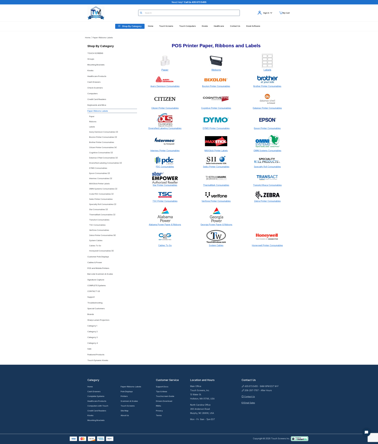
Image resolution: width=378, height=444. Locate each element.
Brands (90, 314)
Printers (124, 396)
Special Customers (96, 308)
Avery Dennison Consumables (165, 86)
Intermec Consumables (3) (100, 178)
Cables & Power (94, 262)
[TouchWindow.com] (95, 12)
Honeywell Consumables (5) (101, 251)
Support (91, 297)
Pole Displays (127, 391)
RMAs (158, 406)
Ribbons (92, 122)
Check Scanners (95, 88)
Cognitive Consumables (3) (101, 153)
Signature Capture (95, 279)
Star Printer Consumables (165, 185)
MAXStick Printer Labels (99, 184)
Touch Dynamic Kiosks (97, 360)
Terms (159, 415)
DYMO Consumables (98, 168)
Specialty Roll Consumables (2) (102, 204)
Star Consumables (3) (98, 209)
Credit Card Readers (96, 99)
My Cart (286, 13)
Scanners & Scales (129, 401)
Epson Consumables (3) (99, 173)
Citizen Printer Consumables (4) (103, 147)
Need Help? (189, 2)
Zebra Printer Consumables (267, 201)
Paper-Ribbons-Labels (103, 37)
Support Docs (162, 386)
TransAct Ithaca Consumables (267, 185)
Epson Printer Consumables (267, 128)
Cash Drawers (94, 82)
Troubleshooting (94, 303)
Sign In (266, 13)
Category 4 (92, 343)
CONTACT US (93, 291)
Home (87, 37)
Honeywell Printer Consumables (267, 245)
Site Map (124, 410)
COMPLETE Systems (96, 285)
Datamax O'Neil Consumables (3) (103, 158)
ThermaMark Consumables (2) (102, 215)
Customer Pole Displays (98, 256)
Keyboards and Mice (96, 105)
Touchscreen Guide (165, 396)
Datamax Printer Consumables (267, 108)
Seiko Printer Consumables (101, 199)
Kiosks (90, 70)
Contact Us (249, 396)
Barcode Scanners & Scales (100, 274)
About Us (125, 415)
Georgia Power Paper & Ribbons (216, 224)
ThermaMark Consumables (216, 185)
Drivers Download (164, 401)
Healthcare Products (96, 76)
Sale (89, 349)
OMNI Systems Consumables (267, 150)
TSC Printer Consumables (165, 201)
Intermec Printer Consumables (165, 150)
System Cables (95, 240)
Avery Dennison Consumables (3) (103, 132)
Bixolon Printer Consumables (216, 86)
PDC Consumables (165, 166)
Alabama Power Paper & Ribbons (165, 224)
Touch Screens (128, 406)
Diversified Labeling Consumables (164, 128)
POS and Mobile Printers (98, 268)
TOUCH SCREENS (95, 53)
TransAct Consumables (99, 220)
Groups (90, 59)
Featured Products (95, 354)
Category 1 (92, 326)
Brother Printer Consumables (101, 142)
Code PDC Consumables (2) (101, 194)
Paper (91, 116)
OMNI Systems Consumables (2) (103, 189)
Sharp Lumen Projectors (98, 320)
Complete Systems (95, 396)
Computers (92, 93)
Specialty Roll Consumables (267, 166)
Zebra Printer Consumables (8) (102, 235)
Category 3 (92, 337)
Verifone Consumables (99, 230)
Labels (92, 127)
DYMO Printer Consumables (216, 128)
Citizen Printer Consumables (165, 108)
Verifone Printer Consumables (216, 201)
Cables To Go (95, 246)
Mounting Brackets (96, 64)
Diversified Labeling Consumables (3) (105, 163)
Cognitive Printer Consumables (216, 108)
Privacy (159, 410)
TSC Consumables (97, 225)
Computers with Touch (97, 406)
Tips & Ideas (161, 391)
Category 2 (92, 331)
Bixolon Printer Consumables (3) (103, 137)
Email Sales (249, 402)
